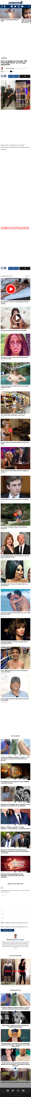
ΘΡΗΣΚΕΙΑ (25, 779)
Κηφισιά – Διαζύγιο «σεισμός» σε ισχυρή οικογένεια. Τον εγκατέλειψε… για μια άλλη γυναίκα (15, 827)
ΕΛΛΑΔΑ (24, 847)
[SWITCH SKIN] (4, 6)
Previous (0, 16)
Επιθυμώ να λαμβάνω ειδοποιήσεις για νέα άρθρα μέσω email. (14, 926)
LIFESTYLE (21, 824)
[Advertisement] (15, 39)
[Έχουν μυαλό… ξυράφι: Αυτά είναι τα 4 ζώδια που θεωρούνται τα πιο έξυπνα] (15, 1017)
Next (30, 16)
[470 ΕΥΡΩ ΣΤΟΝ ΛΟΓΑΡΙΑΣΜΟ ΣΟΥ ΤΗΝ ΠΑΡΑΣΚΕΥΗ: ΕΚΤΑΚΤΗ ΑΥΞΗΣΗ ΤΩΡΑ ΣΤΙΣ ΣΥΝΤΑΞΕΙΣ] (15, 864)
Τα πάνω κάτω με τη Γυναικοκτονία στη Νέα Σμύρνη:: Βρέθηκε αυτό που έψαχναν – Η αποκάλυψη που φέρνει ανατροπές (15, 1064)
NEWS (20, 754)
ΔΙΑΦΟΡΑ (25, 754)
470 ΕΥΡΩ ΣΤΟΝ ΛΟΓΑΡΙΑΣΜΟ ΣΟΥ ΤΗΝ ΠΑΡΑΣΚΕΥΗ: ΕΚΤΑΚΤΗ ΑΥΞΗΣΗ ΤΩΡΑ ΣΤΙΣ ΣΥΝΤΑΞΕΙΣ (12, 875)
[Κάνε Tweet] (24, 76)
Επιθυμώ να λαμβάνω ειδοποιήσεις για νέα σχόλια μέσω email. (14, 922)
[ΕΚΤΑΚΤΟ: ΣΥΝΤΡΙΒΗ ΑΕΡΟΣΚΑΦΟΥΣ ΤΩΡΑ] (10, 13)
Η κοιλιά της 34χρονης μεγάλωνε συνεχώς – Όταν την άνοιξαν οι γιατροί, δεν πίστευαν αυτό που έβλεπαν (15, 759)
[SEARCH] (29, 6)
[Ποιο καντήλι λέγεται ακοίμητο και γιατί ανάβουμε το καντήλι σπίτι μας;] (15, 771)
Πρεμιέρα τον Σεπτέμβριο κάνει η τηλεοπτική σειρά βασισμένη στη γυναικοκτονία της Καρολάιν (15, 805)
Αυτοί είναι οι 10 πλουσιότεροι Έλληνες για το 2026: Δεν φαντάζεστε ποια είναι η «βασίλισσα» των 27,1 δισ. (15, 851)
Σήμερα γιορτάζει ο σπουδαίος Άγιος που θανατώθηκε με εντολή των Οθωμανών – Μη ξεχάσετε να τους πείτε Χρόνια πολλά (15, 1045)
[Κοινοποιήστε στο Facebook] (13, 76)
